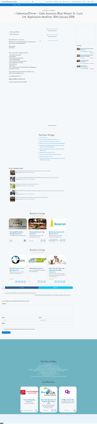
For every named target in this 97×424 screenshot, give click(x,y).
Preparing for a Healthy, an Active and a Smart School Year (27, 184)
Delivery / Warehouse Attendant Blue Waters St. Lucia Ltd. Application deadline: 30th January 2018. (52, 295)
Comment (4, 303)
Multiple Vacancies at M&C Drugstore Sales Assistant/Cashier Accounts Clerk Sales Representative (48, 369)
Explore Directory (49, 1)
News (83, 1)
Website (3, 323)
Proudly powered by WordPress (44, 419)
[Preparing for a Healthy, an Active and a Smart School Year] (12, 186)
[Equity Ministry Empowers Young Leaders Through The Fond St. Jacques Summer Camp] (12, 173)
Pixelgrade (56, 419)
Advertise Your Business (76, 1)
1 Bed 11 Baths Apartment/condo (84, 66)
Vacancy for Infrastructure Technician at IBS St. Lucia (50, 141)
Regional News (23, 172)
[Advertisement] (85, 34)
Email (40, 317)
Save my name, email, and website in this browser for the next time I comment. (19, 329)
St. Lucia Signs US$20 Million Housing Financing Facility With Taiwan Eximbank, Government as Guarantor (37, 177)
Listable (52, 419)
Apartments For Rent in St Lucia (46, 156)
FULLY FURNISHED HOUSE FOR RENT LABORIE (86, 56)
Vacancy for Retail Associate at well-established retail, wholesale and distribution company (48, 376)
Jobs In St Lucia (66, 1)
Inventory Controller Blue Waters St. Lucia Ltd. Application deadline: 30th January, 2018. (20, 293)
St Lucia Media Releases (31, 172)
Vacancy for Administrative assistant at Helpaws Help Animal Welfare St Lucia (48, 370)
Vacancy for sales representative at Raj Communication (50, 154)
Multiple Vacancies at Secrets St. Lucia (47, 152)
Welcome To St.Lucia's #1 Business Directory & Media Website (52, 143)
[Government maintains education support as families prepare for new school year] (12, 199)
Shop (61, 1)
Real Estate (56, 1)
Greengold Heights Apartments (84, 61)
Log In (89, 1)
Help (92, 1)
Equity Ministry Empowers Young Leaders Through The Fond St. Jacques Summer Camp (33, 170)
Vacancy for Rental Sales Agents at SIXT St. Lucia (49, 139)
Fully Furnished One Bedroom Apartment (86, 49)
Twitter (19, 4)
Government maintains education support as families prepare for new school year (32, 197)
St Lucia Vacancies (43, 137)
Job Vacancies (52, 10)
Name (3, 317)
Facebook (14, 4)
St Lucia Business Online (9, 2)
